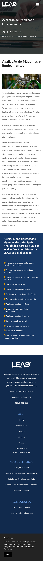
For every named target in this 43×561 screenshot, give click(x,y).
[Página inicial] (3, 31)
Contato (21, 437)
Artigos (21, 443)
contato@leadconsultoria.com (21, 513)
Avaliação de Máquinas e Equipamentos (19, 37)
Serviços (14, 32)
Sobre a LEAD (21, 426)
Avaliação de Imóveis (21, 467)
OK (7, 555)
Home (21, 420)
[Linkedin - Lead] (21, 524)
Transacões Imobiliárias (21, 490)
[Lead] (10, 5)
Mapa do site (21, 449)
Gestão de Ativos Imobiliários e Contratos (21, 485)
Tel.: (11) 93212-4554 (21, 507)
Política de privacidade (21, 452)
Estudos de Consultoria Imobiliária (21, 479)
